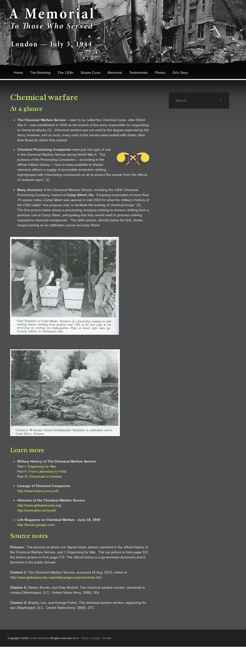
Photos (160, 72)
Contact (95, 638)
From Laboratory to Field (47, 471)
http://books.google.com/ (36, 525)
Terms (85, 638)
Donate (107, 638)
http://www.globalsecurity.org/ (39, 505)
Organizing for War (41, 466)
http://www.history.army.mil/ (37, 491)
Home (18, 72)
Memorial (115, 72)
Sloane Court (90, 72)
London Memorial (39, 638)
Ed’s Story (180, 72)
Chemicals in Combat (45, 476)
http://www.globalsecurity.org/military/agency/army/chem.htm (56, 577)
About (75, 638)
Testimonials (138, 72)
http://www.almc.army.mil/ (36, 510)
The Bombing (40, 72)
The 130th (65, 72)
